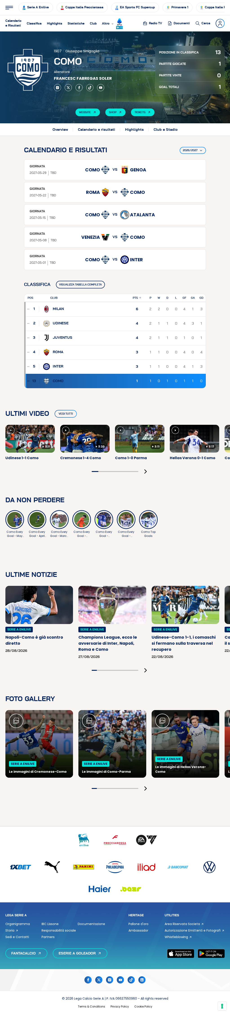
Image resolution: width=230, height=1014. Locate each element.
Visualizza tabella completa (80, 284)
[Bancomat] (178, 867)
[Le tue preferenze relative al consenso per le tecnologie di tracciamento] (222, 1006)
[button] (108, 23)
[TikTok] (89, 87)
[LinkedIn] (142, 979)
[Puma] (52, 867)
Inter (58, 366)
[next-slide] (145, 471)
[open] (9, 7)
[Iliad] (146, 867)
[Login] (220, 23)
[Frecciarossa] (115, 840)
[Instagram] (57, 87)
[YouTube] (100, 87)
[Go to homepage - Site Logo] (119, 23)
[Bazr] (130, 888)
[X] (68, 87)
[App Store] (180, 953)
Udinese (61, 323)
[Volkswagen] (209, 867)
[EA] (146, 840)
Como (58, 381)
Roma (58, 352)
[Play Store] (211, 953)
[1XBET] (20, 867)
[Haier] (99, 888)
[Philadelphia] (115, 867)
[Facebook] (79, 87)
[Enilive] (83, 840)
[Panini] (83, 867)
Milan (58, 309)
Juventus (62, 337)
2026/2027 (190, 150)
